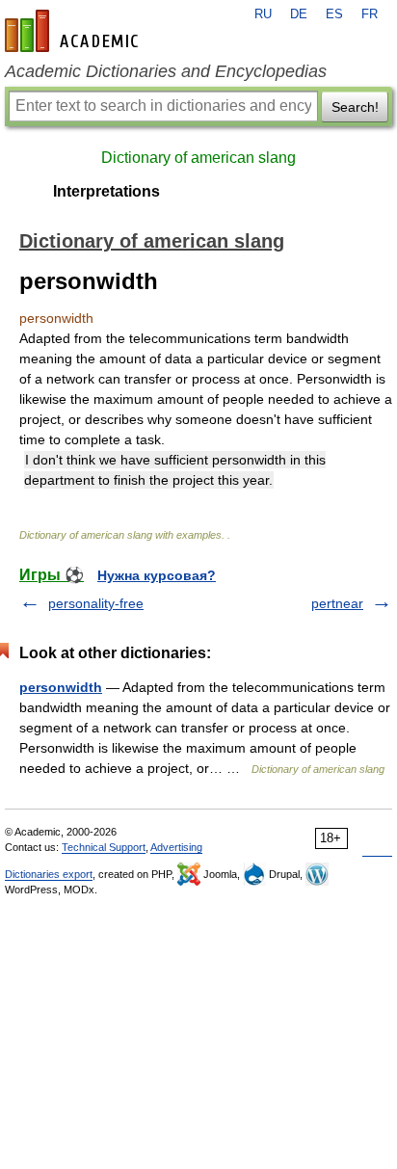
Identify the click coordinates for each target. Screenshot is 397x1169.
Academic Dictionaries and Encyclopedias (166, 71)
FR (369, 14)
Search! (355, 107)
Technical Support (104, 847)
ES (334, 14)
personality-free (96, 603)
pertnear (337, 603)
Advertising (176, 847)
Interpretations (106, 191)
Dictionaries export (49, 874)
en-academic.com (74, 31)
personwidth (60, 687)
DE (298, 14)
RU (263, 14)
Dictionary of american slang (198, 157)
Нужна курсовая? (156, 575)
